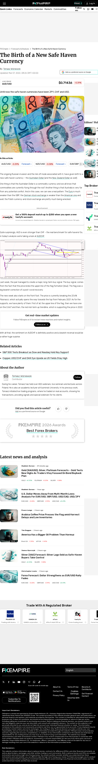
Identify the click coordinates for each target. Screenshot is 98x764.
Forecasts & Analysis (20, 49)
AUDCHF (40, 236)
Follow (78, 377)
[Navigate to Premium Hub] (14, 541)
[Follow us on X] (84, 9)
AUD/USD (7, 84)
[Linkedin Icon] (13, 682)
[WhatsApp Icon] (34, 682)
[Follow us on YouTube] (92, 9)
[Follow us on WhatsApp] (88, 9)
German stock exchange (35, 195)
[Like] (58, 409)
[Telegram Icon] (29, 682)
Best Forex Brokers (42, 431)
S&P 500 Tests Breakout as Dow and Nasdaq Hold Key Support (36, 352)
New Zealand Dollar (61, 178)
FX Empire (4, 49)
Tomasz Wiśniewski (22, 376)
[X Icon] (3, 682)
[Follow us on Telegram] (96, 9)
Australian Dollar (36, 178)
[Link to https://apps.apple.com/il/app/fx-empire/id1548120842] (8, 692)
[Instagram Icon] (24, 682)
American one (70, 195)
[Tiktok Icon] (39, 682)
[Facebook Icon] (8, 682)
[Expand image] (81, 242)
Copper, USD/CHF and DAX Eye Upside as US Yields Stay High (35, 358)
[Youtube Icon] (18, 682)
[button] (4, 3)
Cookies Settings (74, 692)
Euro (71, 191)
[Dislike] (66, 409)
